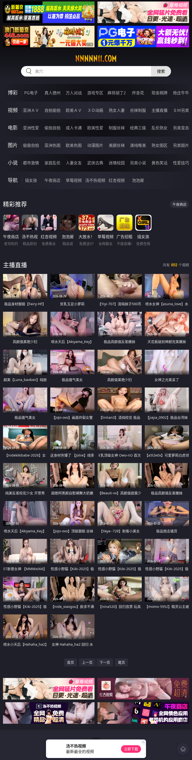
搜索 (161, 71)
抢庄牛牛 (181, 93)
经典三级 (138, 128)
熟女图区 (160, 145)
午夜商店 (52, 180)
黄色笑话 (160, 163)
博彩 (13, 92)
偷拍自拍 (52, 128)
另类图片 (181, 145)
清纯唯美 (138, 145)
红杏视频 (117, 180)
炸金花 (138, 93)
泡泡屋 (138, 180)
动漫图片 (95, 145)
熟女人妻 (117, 110)
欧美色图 (74, 145)
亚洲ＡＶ (31, 110)
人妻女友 (74, 163)
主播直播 (160, 110)
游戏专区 (95, 93)
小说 (13, 162)
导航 (13, 180)
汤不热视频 (95, 180)
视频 (13, 110)
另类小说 (138, 163)
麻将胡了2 (117, 93)
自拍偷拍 (52, 110)
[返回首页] (183, 749)
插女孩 (31, 180)
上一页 (87, 662)
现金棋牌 (160, 93)
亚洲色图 (52, 145)
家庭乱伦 (52, 163)
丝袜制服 (138, 110)
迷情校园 (117, 163)
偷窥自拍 (31, 145)
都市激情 (31, 163)
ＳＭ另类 (181, 110)
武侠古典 (95, 163)
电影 (13, 127)
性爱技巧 (181, 163)
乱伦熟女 (160, 128)
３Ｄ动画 (95, 110)
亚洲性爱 (31, 128)
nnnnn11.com (96, 59)
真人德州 (52, 93)
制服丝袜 (117, 128)
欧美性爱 (95, 128)
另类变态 (181, 128)
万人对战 (74, 93)
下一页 (105, 662)
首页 (70, 662)
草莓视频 (74, 180)
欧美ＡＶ (74, 110)
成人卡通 (74, 128)
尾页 (121, 662)
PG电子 (31, 93)
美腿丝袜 (117, 145)
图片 (13, 145)
